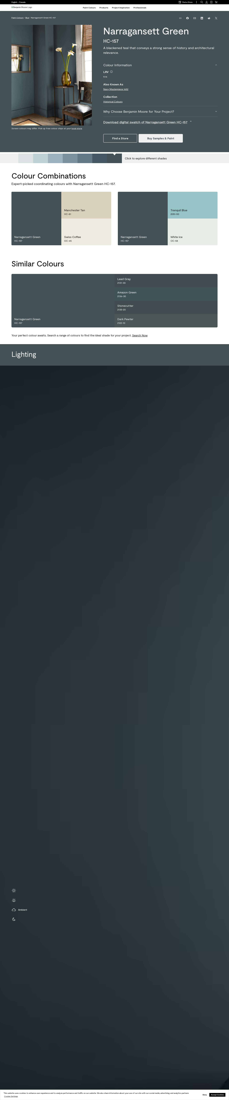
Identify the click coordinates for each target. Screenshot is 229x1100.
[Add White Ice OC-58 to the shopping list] (211, 224)
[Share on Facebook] (187, 18)
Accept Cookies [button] (217, 1095)
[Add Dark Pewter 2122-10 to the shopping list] (212, 321)
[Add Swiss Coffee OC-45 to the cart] (96, 224)
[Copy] (180, 18)
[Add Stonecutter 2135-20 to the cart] (203, 307)
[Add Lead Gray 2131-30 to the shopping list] (212, 280)
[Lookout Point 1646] (25, 158)
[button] (201, 2)
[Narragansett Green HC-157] (114, 158)
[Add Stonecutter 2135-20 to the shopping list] (212, 307)
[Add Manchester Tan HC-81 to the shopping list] (104, 197)
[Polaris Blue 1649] (70, 158)
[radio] (13, 890)
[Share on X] (216, 18)
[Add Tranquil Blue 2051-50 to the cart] (202, 197)
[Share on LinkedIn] (201, 18)
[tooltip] (111, 71)
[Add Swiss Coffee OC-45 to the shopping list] (104, 224)
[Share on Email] (194, 18)
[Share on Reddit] (209, 18)
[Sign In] (206, 2)
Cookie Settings (11, 1096)
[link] (211, 2)
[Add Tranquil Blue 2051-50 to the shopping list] (211, 197)
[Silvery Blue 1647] (40, 158)
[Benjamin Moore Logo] (21, 7)
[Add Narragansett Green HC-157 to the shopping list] (54, 197)
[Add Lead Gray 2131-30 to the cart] (203, 280)
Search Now (140, 335)
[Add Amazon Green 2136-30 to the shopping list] (212, 294)
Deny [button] (205, 1095)
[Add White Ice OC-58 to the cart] (202, 224)
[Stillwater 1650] (85, 158)
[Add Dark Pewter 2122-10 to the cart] (203, 321)
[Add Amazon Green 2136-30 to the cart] (203, 294)
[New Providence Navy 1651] (99, 158)
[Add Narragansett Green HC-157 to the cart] (46, 197)
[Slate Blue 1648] (55, 158)
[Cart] (216, 2)
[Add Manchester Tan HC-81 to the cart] (96, 197)
